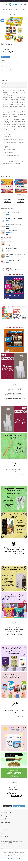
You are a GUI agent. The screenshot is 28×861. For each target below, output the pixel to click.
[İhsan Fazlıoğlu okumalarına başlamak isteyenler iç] (14, 578)
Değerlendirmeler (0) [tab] (7, 86)
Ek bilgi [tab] (4, 83)
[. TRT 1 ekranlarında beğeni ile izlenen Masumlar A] (14, 366)
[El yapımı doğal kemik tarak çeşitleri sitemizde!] (14, 765)
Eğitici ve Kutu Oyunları (20, 9)
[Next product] (14, 12)
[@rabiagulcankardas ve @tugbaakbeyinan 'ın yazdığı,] (14, 605)
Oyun (9, 64)
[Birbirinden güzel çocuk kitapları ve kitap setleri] (14, 738)
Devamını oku (7, 201)
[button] (3, 4)
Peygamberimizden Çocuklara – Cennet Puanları (21, 197)
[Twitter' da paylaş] (7, 70)
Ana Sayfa (4, 9)
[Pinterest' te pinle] (12, 70)
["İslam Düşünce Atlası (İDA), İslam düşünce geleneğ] (14, 525)
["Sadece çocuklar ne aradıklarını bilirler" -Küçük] (14, 711)
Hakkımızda (4, 827)
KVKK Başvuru (4, 836)
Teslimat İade (4, 819)
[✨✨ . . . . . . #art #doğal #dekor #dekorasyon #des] (14, 472)
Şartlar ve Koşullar (5, 822)
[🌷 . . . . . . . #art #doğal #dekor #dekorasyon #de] (14, 552)
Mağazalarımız (4, 830)
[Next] (27, 192)
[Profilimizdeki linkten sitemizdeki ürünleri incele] (14, 446)
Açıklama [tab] (4, 80)
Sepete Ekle (5, 56)
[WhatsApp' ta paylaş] (2, 70)
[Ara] (6, 4)
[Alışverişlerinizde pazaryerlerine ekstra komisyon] (14, 791)
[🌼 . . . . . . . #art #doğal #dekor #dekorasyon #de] (14, 499)
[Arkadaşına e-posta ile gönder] (9, 70)
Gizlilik (2, 833)
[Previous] (1, 192)
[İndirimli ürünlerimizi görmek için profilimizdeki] (14, 685)
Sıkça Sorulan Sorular (6, 812)
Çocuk (6, 64)
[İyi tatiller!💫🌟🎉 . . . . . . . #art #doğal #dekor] (14, 632)
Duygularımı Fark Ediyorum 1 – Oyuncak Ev (7, 197)
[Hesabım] (21, 4)
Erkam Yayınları (5, 49)
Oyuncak (11, 9)
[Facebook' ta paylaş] (5, 70)
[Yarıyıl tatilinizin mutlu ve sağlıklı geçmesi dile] (14, 658)
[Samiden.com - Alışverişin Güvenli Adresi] (14, 4)
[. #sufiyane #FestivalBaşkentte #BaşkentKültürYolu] (14, 286)
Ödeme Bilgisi (4, 816)
